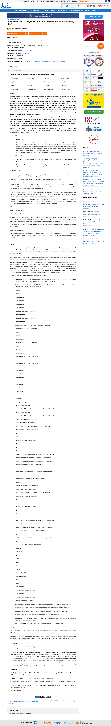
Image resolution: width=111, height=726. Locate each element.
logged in (18, 713)
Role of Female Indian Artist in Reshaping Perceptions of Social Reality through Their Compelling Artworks (93, 232)
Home (16, 10)
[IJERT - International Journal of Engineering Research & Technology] (6, 6)
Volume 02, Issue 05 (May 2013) (14, 19)
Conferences (65, 10)
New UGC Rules (92, 52)
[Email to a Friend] (41, 697)
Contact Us (87, 10)
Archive (58, 10)
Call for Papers (34, 10)
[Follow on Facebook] (106, 1)
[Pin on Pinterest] (44, 697)
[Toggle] (8, 67)
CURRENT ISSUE (89, 46)
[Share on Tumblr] (49, 697)
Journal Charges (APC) (94, 111)
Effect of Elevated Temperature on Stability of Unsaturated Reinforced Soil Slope (92, 153)
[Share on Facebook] (36, 697)
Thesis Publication (76, 10)
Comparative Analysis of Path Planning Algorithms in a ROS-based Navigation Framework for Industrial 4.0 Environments (93, 190)
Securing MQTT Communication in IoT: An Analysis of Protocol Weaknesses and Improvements (93, 222)
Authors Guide (49, 10)
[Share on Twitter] (38, 697)
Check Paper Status (94, 16)
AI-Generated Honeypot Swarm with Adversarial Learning (92, 214)
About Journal (23, 10)
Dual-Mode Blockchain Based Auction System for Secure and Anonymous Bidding (93, 241)
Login (93, 10)
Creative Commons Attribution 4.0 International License (50, 61)
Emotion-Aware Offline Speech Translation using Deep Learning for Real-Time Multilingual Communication (93, 205)
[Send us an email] (109, 1)
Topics (42, 10)
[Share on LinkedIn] (47, 697)
